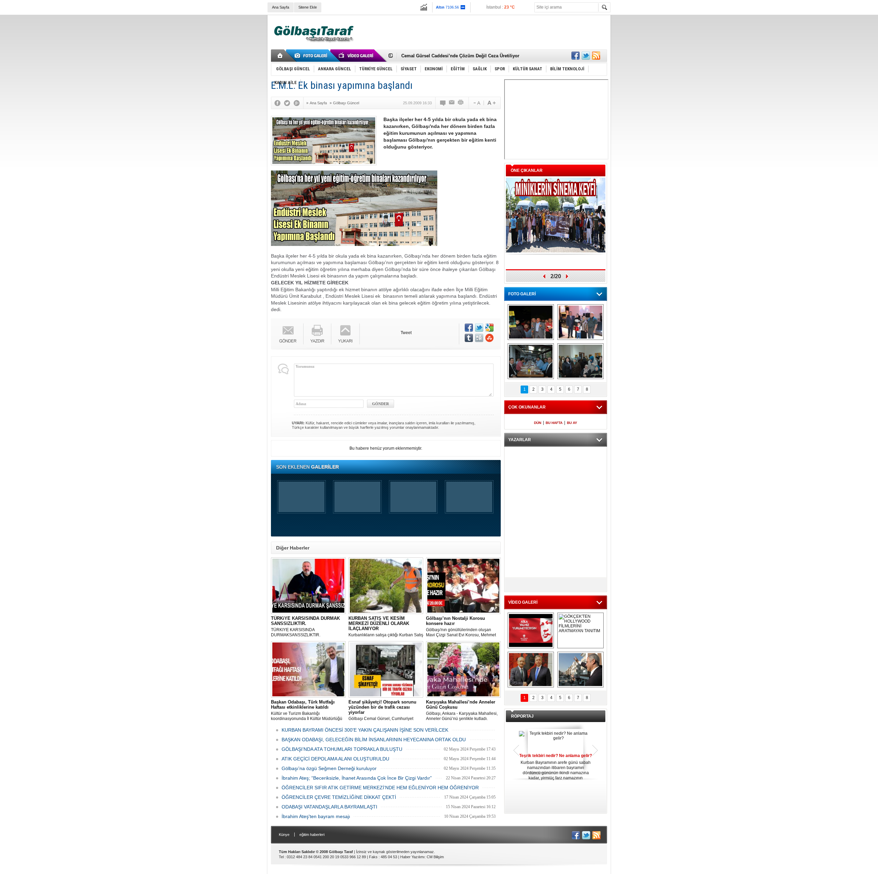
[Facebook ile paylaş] (575, 55)
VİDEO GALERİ (522, 602)
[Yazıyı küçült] (476, 103)
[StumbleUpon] (489, 338)
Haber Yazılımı (412, 857)
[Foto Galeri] (312, 55)
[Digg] (479, 338)
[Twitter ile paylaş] (586, 55)
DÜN (537, 423)
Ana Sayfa (280, 7)
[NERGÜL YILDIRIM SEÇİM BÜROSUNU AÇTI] (580, 361)
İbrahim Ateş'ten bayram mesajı (316, 816)
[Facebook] (279, 103)
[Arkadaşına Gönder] (452, 103)
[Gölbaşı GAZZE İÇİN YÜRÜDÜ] (531, 322)
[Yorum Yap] (443, 103)
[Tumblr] (469, 338)
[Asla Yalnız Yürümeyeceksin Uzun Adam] (531, 630)
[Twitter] (289, 103)
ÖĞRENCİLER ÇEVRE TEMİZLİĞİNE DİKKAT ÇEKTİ (339, 797)
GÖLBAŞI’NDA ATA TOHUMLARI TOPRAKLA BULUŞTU (342, 749)
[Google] (298, 103)
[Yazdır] (461, 103)
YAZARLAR (519, 439)
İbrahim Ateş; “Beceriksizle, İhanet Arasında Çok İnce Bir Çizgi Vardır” (357, 778)
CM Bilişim (435, 857)
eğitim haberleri (311, 834)
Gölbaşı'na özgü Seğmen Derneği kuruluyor (329, 768)
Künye (284, 834)
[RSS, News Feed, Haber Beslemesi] (596, 55)
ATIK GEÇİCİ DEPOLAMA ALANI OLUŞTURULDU (335, 758)
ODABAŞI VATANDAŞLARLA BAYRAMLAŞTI (329, 807)
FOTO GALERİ (522, 294)
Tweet (406, 332)
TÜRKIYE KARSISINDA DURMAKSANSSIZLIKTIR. (305, 626)
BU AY (572, 423)
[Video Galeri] (356, 55)
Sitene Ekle (307, 7)
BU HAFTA (554, 423)
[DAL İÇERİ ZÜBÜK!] (531, 669)
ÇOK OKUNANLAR (527, 407)
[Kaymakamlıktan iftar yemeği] (580, 322)
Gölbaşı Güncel (346, 103)
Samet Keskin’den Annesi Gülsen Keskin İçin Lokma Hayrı (463, 55)
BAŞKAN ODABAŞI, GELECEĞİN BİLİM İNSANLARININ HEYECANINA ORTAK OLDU (374, 739)
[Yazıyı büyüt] (491, 103)
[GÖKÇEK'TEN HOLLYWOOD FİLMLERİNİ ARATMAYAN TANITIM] (580, 630)
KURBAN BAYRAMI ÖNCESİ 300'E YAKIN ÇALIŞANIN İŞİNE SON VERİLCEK (365, 730)
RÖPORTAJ (522, 716)
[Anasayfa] (280, 55)
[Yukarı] (345, 333)
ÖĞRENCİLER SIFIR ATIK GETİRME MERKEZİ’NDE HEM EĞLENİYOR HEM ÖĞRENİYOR (380, 787)
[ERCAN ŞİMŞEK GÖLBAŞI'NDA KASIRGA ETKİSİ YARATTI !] (580, 669)
